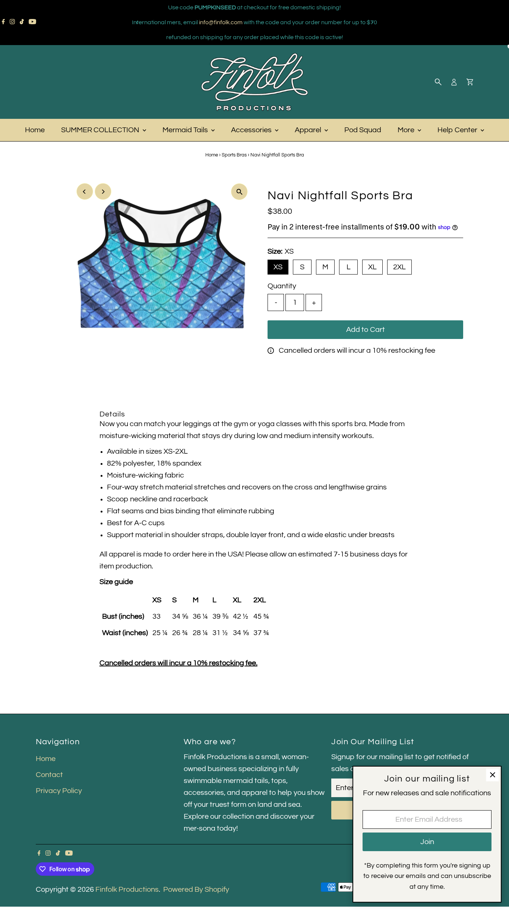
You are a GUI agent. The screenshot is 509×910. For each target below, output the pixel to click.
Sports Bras (234, 155)
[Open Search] (438, 82)
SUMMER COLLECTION (101, 130)
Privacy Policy (59, 791)
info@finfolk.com (221, 22)
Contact (49, 775)
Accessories (252, 130)
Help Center (458, 130)
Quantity (282, 286)
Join (427, 842)
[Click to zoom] (239, 191)
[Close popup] (492, 774)
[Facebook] (3, 22)
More (407, 130)
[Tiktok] (22, 22)
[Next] (372, 22)
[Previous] (137, 22)
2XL (399, 267)
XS (278, 267)
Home (35, 130)
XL (372, 267)
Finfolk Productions (127, 889)
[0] (470, 82)
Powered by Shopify (196, 889)
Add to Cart (365, 329)
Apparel (309, 130)
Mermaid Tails (185, 130)
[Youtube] (32, 22)
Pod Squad (362, 130)
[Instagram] (12, 22)
